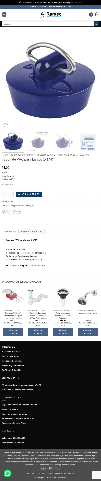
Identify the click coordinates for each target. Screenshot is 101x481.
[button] (4, 14)
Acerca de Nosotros (11, 351)
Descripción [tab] (10, 232)
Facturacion (56, 474)
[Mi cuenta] (91, 14)
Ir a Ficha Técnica (37, 265)
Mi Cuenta (32, 474)
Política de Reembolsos (12, 360)
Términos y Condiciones (13, 365)
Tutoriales (43, 474)
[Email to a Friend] (18, 212)
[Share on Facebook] (9, 212)
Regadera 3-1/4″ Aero (88, 313)
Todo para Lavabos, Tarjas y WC (73, 155)
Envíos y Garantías (10, 356)
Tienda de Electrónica (21, 155)
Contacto (69, 474)
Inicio (5, 155)
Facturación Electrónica (13, 442)
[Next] (93, 80)
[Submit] (96, 23)
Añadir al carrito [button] (13, 332)
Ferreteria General (45, 155)
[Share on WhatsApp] (4, 212)
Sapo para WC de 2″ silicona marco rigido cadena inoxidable (13, 315)
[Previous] (7, 80)
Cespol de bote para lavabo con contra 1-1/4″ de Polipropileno (38, 315)
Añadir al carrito (29, 194)
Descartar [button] (78, 2)
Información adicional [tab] (32, 232)
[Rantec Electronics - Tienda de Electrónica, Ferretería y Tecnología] (50, 15)
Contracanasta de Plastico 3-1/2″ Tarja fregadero (63, 315)
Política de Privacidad (12, 370)
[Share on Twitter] (14, 212)
